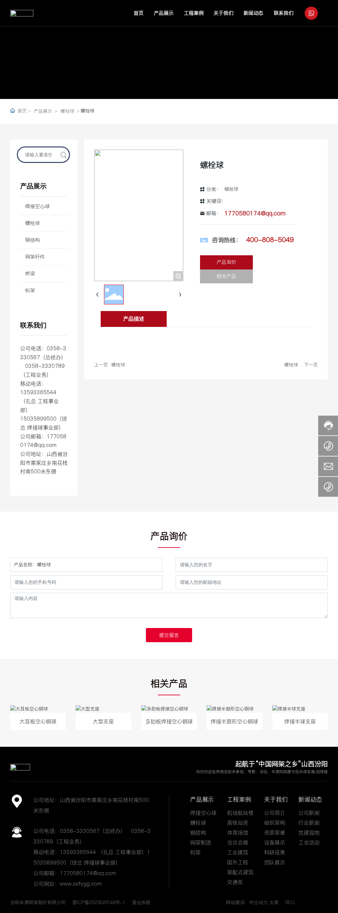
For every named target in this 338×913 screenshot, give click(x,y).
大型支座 (103, 721)
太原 (274, 902)
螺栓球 (67, 111)
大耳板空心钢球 (37, 721)
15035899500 (38, 418)
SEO (290, 902)
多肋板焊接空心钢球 (169, 721)
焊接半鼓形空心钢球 (234, 721)
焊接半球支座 (300, 721)
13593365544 (38, 392)
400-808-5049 (270, 239)
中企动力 (258, 902)
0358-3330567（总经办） (43, 357)
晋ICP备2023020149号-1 (98, 902)
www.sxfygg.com (81, 883)
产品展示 (43, 111)
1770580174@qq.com (255, 213)
